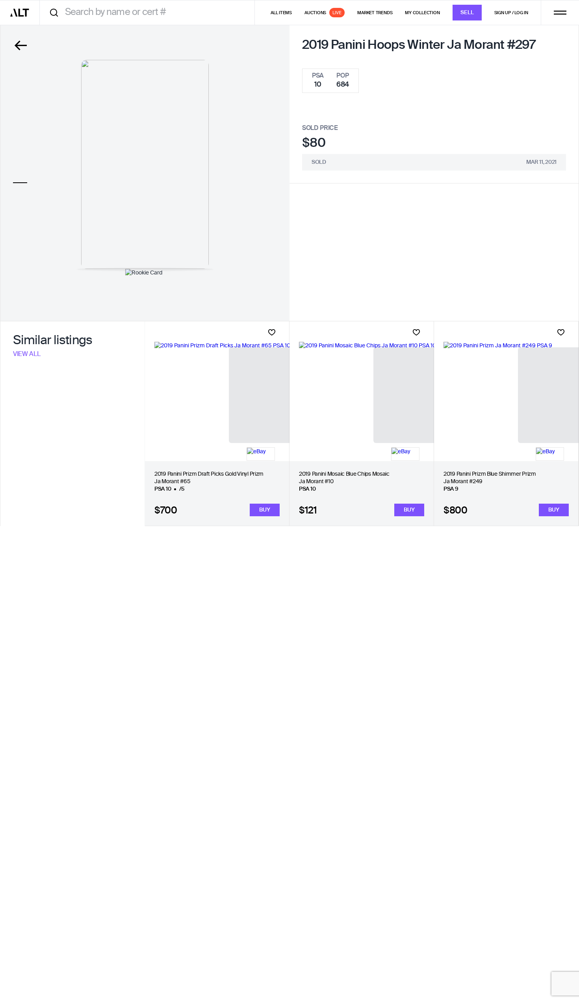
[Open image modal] (145, 164)
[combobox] (150, 12)
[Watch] (271, 332)
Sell (467, 12)
